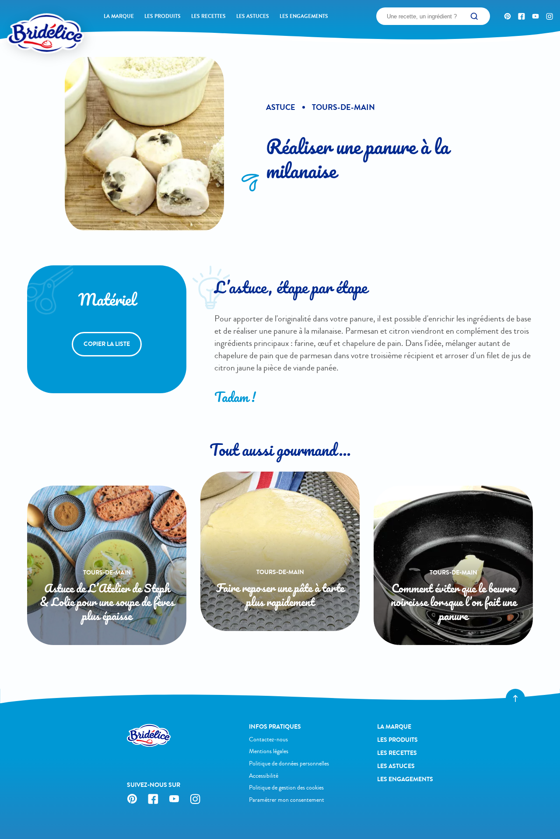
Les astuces (252, 16)
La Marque (119, 16)
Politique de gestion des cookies (286, 787)
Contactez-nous (268, 739)
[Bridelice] (31, 19)
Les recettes (208, 16)
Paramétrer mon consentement (286, 800)
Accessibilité (263, 776)
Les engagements (304, 16)
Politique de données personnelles (289, 763)
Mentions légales (268, 751)
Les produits (162, 16)
